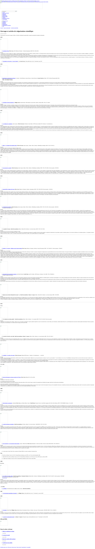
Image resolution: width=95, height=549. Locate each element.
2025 (3, 26)
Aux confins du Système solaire (7, 476)
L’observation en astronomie (7, 403)
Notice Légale (19, 547)
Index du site (14, 547)
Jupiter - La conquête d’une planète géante (9, 145)
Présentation (4, 22)
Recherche (4, 23)
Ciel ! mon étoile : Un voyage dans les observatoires (10, 443)
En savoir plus (4, 477)
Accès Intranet (4, 19)
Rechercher (4, 11)
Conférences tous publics (7, 542)
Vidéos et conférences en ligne (8, 531)
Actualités (3, 21)
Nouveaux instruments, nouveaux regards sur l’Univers (11, 377)
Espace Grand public (5, 13)
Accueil (3, 12)
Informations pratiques (5, 18)
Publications (4, 14)
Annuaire (3, 17)
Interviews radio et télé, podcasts (8, 539)
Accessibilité (28, 547)
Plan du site (9, 547)
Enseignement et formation (6, 25)
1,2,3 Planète (4, 488)
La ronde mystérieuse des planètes (8, 424)
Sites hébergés (24, 547)
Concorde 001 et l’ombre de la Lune (8, 189)
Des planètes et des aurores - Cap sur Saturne (10, 61)
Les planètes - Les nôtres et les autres (8, 355)
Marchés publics (4, 16)
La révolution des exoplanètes (7, 123)
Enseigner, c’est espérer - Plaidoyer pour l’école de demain (12, 248)
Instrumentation (4, 24)
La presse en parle (6, 535)
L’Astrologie (4, 510)
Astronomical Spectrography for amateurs (9, 274)
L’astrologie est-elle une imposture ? (8, 102)
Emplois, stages (4, 15)
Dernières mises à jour (3, 547)
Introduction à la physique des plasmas (8, 78)
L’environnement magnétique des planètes (10, 493)
